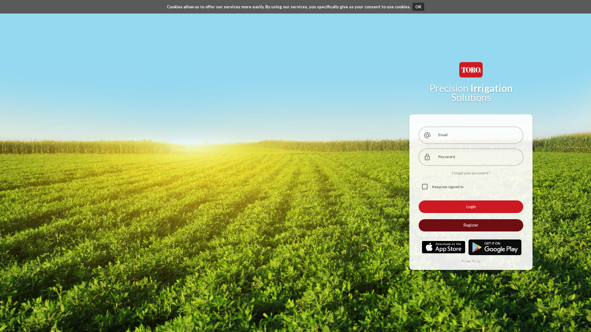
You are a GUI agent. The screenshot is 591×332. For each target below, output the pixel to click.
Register (471, 225)
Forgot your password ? (471, 173)
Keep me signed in (448, 186)
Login (471, 206)
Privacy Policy (470, 261)
